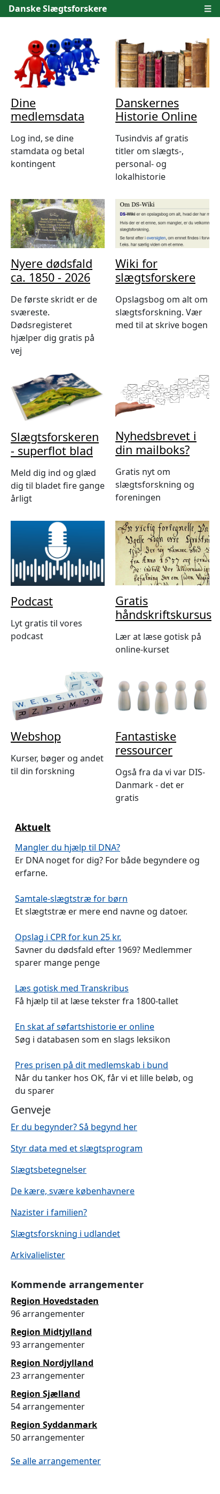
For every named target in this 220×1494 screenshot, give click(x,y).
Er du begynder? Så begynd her (74, 1127)
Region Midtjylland (51, 1332)
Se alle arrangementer (56, 1461)
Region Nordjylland (52, 1363)
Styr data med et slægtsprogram (77, 1148)
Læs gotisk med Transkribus (72, 988)
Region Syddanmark (54, 1425)
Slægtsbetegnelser (49, 1169)
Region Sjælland (45, 1394)
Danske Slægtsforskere (58, 8)
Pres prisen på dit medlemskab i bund (91, 1065)
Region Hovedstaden (55, 1301)
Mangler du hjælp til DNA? (67, 847)
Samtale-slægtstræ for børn (71, 898)
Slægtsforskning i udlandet (65, 1233)
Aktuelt (33, 827)
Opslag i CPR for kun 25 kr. (68, 937)
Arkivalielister (38, 1255)
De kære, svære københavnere (73, 1191)
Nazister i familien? (49, 1212)
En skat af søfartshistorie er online (84, 1026)
